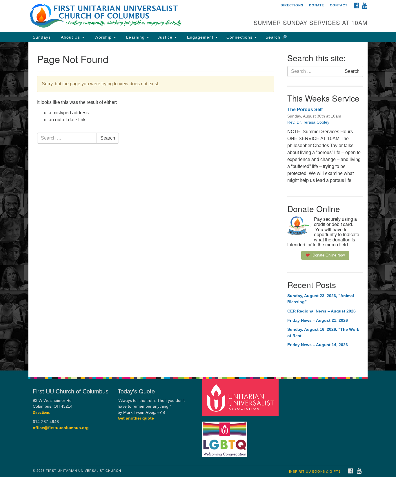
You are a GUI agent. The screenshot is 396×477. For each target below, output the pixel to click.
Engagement (200, 37)
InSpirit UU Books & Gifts (315, 471)
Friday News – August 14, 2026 (317, 344)
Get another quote (136, 418)
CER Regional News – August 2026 (321, 311)
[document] (198, 206)
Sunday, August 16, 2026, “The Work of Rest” (323, 332)
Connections (240, 37)
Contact (339, 5)
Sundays (42, 37)
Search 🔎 (276, 37)
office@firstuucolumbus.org (61, 428)
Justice (166, 37)
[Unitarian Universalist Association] (241, 397)
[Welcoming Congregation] (225, 436)
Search (107, 137)
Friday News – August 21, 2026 (317, 320)
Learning (135, 37)
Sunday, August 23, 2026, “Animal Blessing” (320, 298)
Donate (316, 5)
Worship (103, 37)
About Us (70, 37)
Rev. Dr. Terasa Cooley (308, 122)
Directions (292, 5)
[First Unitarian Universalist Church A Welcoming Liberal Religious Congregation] (127, 16)
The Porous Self (305, 109)
